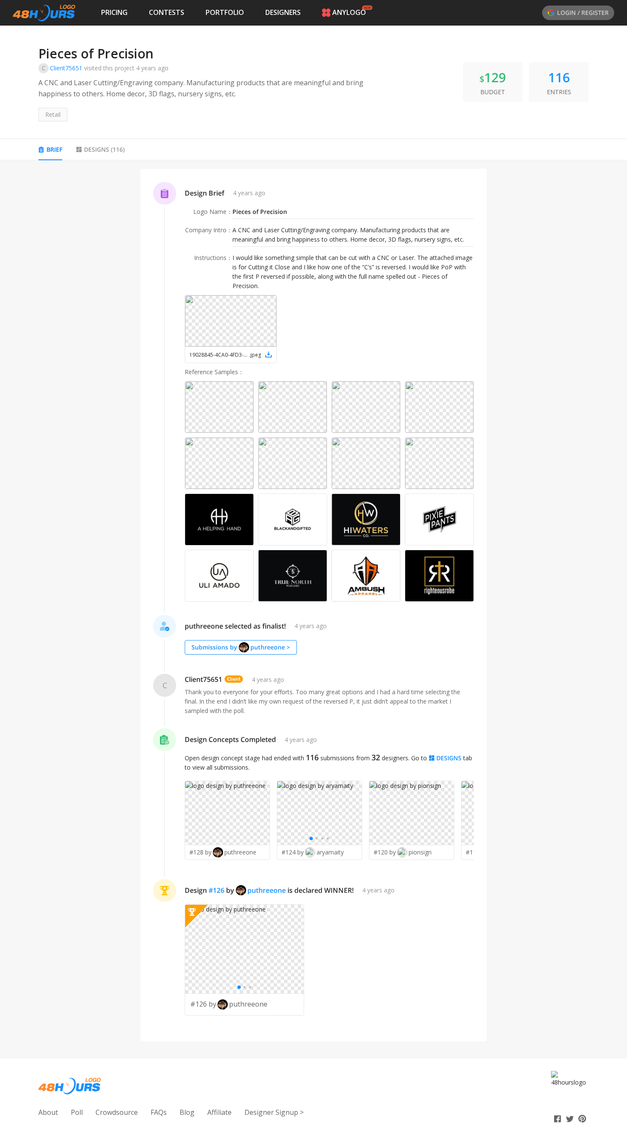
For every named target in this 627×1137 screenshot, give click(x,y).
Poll (77, 1112)
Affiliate (219, 1112)
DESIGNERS (283, 12)
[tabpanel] (313, 605)
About (48, 1112)
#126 (216, 890)
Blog (187, 1112)
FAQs (159, 1112)
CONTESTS (166, 12)
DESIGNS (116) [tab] (104, 149)
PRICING (114, 12)
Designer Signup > (274, 1112)
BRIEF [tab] (54, 149)
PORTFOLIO (225, 12)
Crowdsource (117, 1112)
